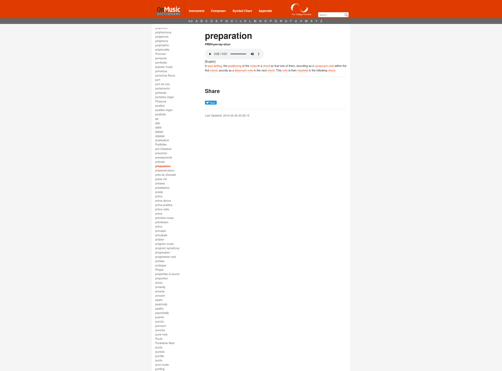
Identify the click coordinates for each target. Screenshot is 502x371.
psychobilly (162, 313)
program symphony (167, 248)
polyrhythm (162, 45)
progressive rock (165, 257)
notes (253, 66)
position (160, 106)
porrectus (161, 71)
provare (160, 295)
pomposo (161, 58)
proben (159, 239)
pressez (160, 183)
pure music (162, 364)
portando (160, 93)
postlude (160, 114)
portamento (162, 88)
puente (159, 317)
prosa (158, 282)
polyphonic (162, 36)
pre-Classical (163, 149)
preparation (163, 166)
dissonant (241, 70)
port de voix (162, 84)
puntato (160, 352)
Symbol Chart (242, 11)
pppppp (160, 136)
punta (158, 347)
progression (162, 252)
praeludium (162, 140)
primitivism (161, 222)
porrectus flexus (165, 75)
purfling (160, 369)
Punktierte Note (165, 343)
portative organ (164, 97)
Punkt (158, 339)
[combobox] (333, 14)
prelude (160, 162)
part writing (215, 66)
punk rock (161, 334)
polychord (161, 28)
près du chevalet (165, 175)
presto (159, 192)
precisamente (163, 157)
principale (161, 235)
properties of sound (167, 274)
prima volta (162, 209)
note (331, 66)
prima (158, 196)
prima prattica (163, 205)
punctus (160, 330)
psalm (159, 300)
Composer (218, 11)
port (157, 80)
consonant (321, 66)
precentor (161, 153)
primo (158, 226)
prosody (160, 287)
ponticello (161, 62)
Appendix (265, 11)
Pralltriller (161, 144)
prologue (160, 265)
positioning (234, 66)
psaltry (159, 308)
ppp (157, 123)
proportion (161, 278)
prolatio (160, 261)
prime (158, 213)
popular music (164, 67)
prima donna (163, 200)
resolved (302, 70)
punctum (160, 326)
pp (156, 118)
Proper (159, 270)
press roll (161, 179)
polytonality (162, 49)
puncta (159, 321)
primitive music (164, 218)
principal (160, 231)
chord (266, 66)
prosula (160, 291)
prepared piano (164, 170)
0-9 (190, 21)
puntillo (159, 356)
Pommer (160, 54)
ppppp (159, 131)
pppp (158, 127)
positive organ (164, 110)
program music (164, 244)
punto (158, 360)
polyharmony (163, 32)
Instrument (196, 11)
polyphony (161, 41)
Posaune (160, 101)
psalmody (161, 304)
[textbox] (334, 15)
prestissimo (162, 188)
